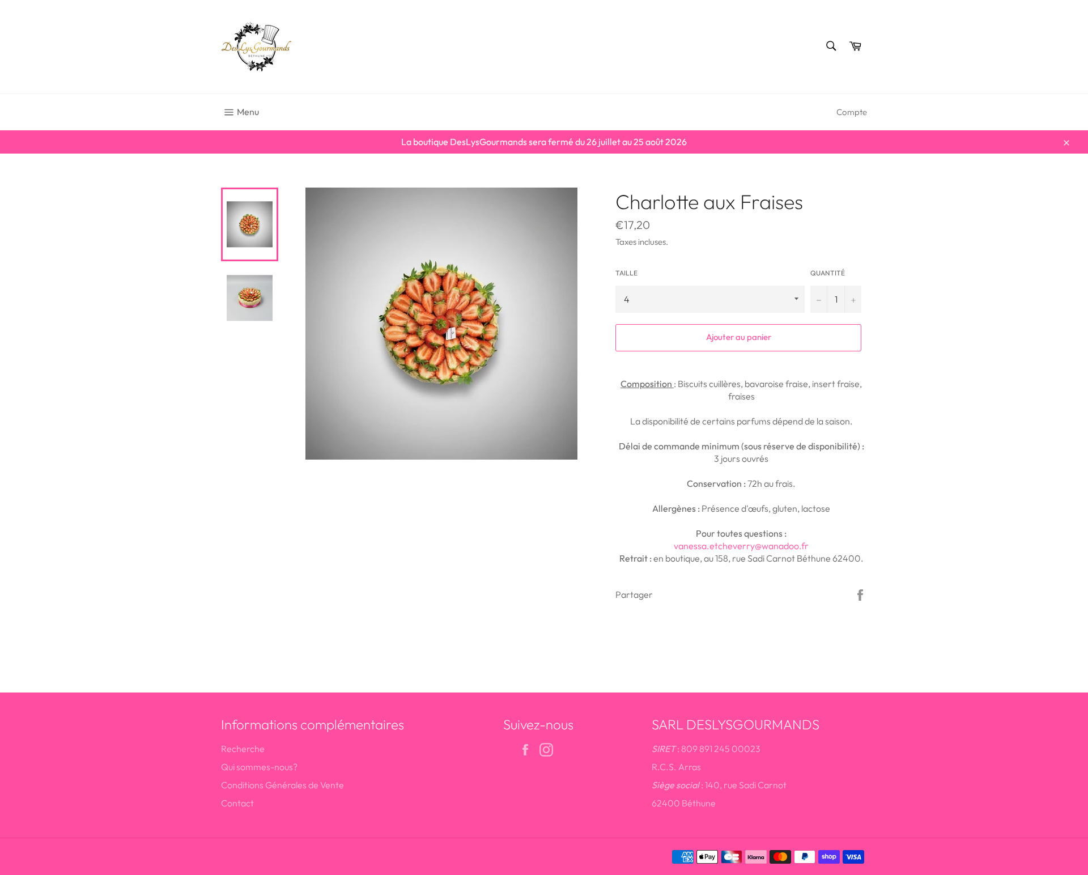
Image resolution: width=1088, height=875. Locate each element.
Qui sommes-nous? (259, 766)
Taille (626, 273)
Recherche (243, 748)
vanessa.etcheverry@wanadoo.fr (741, 545)
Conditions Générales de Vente (282, 785)
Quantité (827, 273)
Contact (237, 803)
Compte (851, 112)
